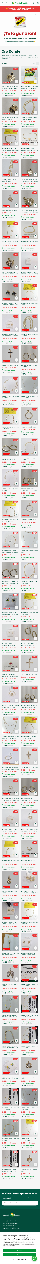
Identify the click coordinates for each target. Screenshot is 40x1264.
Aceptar (19, 1250)
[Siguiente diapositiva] (38, 9)
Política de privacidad (9, 1245)
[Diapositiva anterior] (2, 9)
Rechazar (19, 1255)
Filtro (5, 63)
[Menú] (2, 3)
